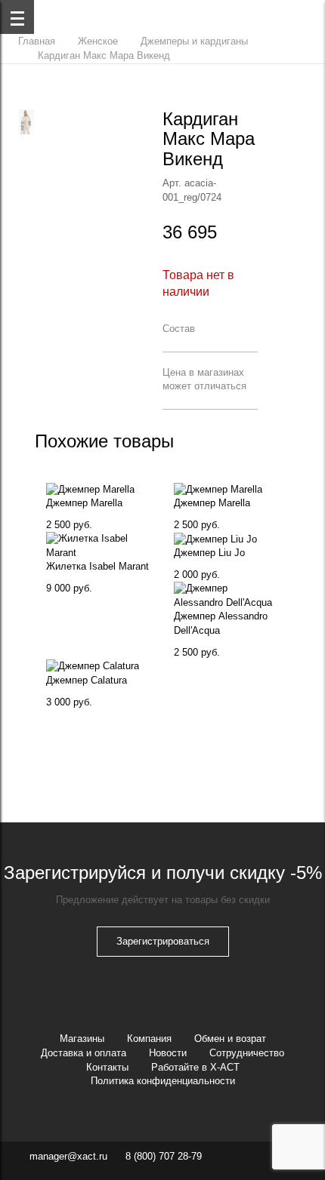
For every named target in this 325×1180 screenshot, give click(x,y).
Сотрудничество (246, 1053)
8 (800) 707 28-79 (163, 1156)
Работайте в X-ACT (195, 1067)
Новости (168, 1053)
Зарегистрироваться (162, 941)
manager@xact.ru (68, 1156)
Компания (149, 1038)
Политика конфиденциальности (163, 1080)
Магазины (82, 1038)
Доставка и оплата (83, 1053)
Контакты (107, 1067)
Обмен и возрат (230, 1038)
